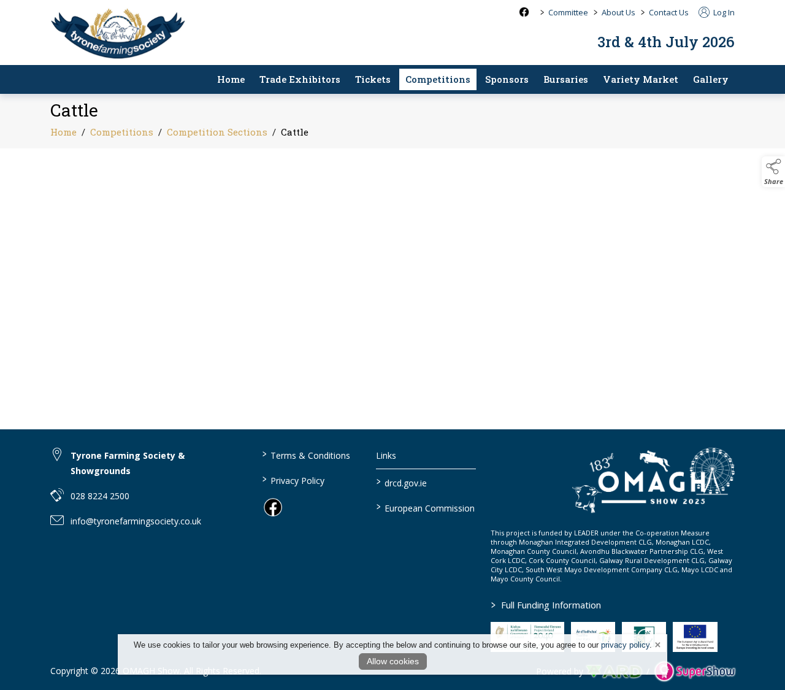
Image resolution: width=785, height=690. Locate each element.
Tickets (373, 79)
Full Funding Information (546, 605)
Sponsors (507, 79)
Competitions (437, 79)
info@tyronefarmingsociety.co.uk (136, 521)
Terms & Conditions (306, 454)
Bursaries (565, 79)
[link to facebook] (273, 507)
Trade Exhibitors (299, 79)
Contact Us (669, 12)
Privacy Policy (293, 479)
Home (231, 79)
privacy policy (625, 645)
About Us (618, 12)
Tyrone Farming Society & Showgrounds (128, 463)
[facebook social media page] (524, 12)
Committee (568, 12)
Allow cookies (393, 661)
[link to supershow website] (694, 671)
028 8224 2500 (100, 496)
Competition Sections (217, 132)
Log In (723, 12)
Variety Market (640, 79)
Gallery (711, 79)
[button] (773, 171)
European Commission (426, 507)
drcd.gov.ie (402, 482)
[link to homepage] (117, 32)
